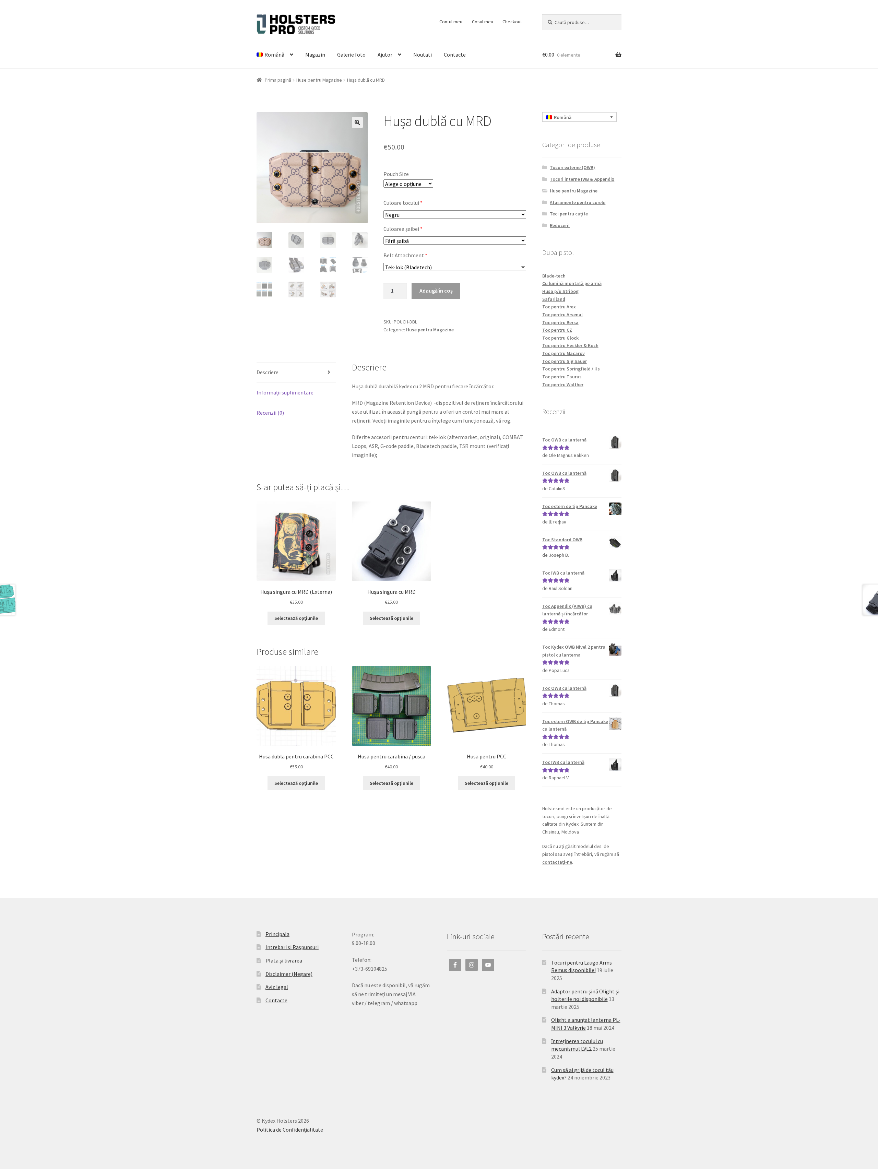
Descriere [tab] (267, 372)
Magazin (315, 54)
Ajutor (385, 54)
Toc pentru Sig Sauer (564, 361)
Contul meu (450, 22)
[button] (357, 122)
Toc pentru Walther (562, 384)
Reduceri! (560, 225)
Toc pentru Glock (560, 338)
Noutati (422, 54)
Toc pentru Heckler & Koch (570, 345)
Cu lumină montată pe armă (572, 283)
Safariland (553, 299)
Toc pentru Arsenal (562, 314)
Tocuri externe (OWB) (572, 167)
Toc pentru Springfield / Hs (571, 369)
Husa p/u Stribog (560, 291)
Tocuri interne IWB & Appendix (582, 179)
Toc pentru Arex (559, 307)
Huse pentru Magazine (319, 80)
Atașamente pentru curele (577, 202)
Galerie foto (351, 54)
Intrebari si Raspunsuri (292, 947)
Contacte (455, 54)
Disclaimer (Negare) (288, 973)
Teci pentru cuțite (569, 214)
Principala (277, 934)
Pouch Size (396, 173)
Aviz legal (276, 986)
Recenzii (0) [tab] (270, 412)
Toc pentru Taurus (562, 377)
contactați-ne (557, 862)
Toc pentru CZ (557, 330)
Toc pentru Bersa (560, 322)
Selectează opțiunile (296, 618)
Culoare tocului (403, 202)
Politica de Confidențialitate (290, 1129)
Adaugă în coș (436, 290)
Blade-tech (554, 276)
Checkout (512, 22)
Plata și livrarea (283, 960)
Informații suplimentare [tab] (285, 392)
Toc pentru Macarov (563, 353)
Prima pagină (278, 80)
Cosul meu (482, 22)
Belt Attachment (405, 255)
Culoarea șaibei (403, 228)
